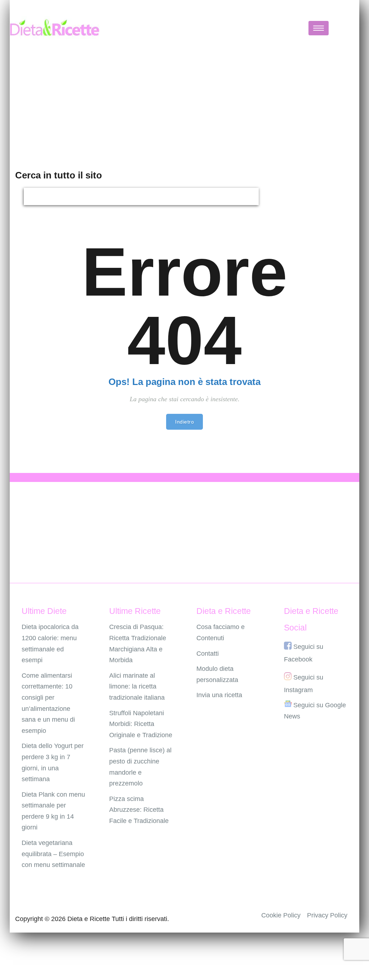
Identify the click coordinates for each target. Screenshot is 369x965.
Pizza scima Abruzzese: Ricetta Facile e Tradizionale (139, 809)
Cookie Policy (281, 915)
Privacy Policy (327, 915)
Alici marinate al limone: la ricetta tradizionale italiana (137, 686)
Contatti (207, 653)
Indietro (184, 422)
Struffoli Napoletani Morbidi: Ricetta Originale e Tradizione (140, 724)
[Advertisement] (184, 106)
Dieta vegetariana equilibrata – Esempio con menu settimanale (53, 853)
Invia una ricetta (219, 695)
